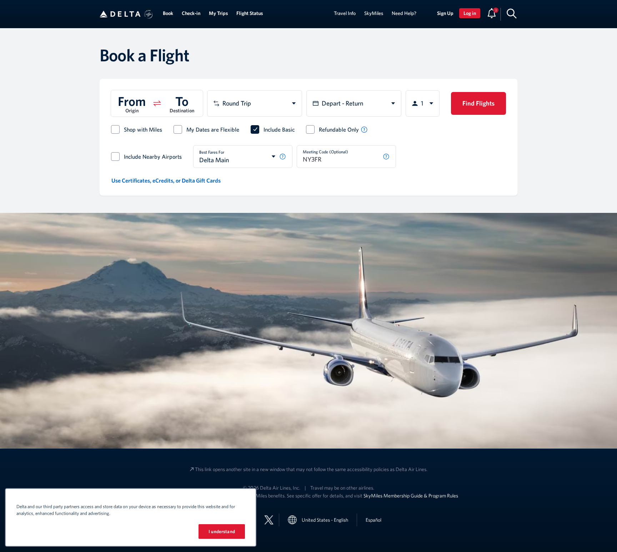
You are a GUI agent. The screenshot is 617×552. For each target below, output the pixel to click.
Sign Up (445, 13)
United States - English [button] (325, 520)
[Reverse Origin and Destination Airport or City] (157, 103)
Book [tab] (168, 13)
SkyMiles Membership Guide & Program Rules (410, 496)
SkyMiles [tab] (373, 13)
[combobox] (254, 103)
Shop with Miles (143, 129)
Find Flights (478, 103)
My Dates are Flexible (212, 129)
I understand (222, 531)
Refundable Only (339, 129)
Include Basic (279, 129)
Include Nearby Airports (153, 156)
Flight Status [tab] (249, 13)
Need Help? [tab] (404, 13)
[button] (148, 14)
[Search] (511, 13)
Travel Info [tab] (345, 13)
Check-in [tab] (191, 13)
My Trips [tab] (218, 13)
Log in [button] (469, 13)
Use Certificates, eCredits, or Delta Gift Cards (166, 180)
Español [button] (373, 520)
